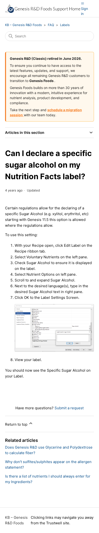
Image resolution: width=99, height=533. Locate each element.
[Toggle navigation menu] (82, 3)
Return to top (16, 424)
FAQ (51, 25)
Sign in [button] (84, 11)
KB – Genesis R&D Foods (23, 25)
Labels (65, 25)
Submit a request (69, 408)
